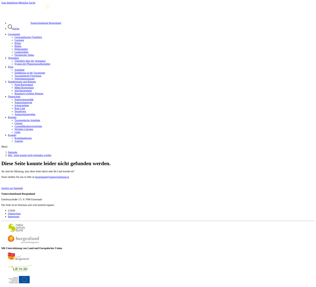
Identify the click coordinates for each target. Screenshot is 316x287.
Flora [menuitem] (10, 66)
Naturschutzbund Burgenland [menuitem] (45, 23)
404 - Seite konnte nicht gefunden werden (29, 155)
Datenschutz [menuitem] (14, 213)
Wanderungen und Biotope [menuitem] (22, 81)
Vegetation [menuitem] (13, 58)
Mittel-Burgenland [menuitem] (24, 87)
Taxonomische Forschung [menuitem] (27, 75)
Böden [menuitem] (17, 46)
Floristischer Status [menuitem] (24, 55)
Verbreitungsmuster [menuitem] (24, 78)
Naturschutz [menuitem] (14, 96)
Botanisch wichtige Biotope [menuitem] (28, 93)
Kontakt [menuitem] (12, 135)
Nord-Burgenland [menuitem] (23, 84)
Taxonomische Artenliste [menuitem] (27, 120)
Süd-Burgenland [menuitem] (23, 90)
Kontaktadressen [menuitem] (23, 138)
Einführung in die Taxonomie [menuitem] (29, 72)
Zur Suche (30, 2)
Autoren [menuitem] (18, 141)
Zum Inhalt (7, 2)
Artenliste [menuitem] (19, 69)
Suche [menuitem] (16, 28)
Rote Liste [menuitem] (19, 108)
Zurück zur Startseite (12, 188)
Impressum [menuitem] (13, 216)
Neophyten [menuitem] (20, 111)
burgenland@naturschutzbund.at (52, 177)
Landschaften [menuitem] (21, 52)
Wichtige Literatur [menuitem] (23, 129)
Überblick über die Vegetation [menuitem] (30, 61)
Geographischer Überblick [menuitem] (28, 37)
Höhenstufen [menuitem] (21, 49)
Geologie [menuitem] (19, 40)
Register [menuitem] (12, 117)
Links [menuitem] (17, 132)
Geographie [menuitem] (14, 34)
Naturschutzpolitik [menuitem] (24, 99)
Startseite (12, 152)
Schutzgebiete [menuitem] (21, 105)
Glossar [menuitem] (18, 123)
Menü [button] (4, 146)
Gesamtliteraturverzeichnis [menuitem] (28, 126)
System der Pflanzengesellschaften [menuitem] (32, 63)
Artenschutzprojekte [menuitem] (24, 114)
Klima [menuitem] (17, 43)
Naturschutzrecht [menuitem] (23, 102)
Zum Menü (19, 2)
